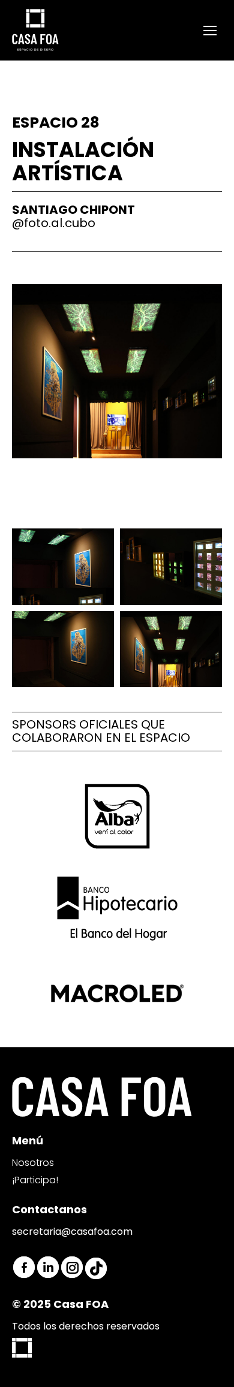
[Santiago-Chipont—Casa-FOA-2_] (171, 566)
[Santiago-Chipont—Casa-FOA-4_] (171, 649)
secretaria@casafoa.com (72, 1231)
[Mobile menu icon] (210, 31)
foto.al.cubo (59, 222)
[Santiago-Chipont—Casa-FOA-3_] (63, 649)
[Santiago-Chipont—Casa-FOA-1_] (63, 566)
